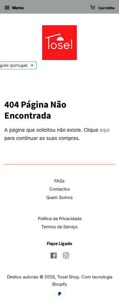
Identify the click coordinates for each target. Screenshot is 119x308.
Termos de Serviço (59, 226)
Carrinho (106, 8)
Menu (17, 7)
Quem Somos (59, 197)
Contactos (59, 188)
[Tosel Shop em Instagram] (66, 256)
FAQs (59, 180)
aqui (104, 130)
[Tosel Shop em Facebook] (53, 256)
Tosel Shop (68, 276)
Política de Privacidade (59, 218)
